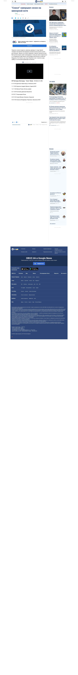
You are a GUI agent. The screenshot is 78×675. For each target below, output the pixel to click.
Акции (34, 287)
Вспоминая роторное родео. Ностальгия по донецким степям (54, 217)
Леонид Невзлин (53, 203)
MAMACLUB (31, 298)
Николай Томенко (53, 171)
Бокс (33, 280)
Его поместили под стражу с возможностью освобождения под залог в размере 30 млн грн (57, 122)
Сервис (37, 287)
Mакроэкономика (32, 294)
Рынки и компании (24, 294)
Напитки (26, 291)
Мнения (51, 149)
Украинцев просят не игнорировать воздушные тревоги (56, 28)
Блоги (48, 273)
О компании (23, 248)
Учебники (25, 284)
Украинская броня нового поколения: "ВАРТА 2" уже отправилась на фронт (55, 208)
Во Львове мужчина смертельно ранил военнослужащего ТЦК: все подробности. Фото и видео (57, 108)
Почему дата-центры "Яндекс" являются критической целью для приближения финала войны (54, 153)
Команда (33, 248)
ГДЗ (21, 284)
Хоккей (16, 13)
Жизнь (34, 273)
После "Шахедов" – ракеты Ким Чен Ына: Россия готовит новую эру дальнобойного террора (55, 200)
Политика (21, 273)
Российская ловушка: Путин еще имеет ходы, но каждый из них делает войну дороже (55, 160)
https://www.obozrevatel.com (49, 307)
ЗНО (37, 284)
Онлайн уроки (30, 284)
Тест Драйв (23, 287)
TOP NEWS (52, 81)
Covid (35, 298)
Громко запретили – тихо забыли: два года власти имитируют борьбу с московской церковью (55, 168)
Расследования (43, 273)
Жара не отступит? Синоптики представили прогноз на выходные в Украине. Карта (55, 35)
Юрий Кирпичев (52, 220)
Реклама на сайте (24, 251)
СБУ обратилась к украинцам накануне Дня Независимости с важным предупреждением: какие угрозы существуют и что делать (57, 24)
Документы (34, 251)
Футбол (22, 280)
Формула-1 (37, 280)
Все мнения (52, 223)
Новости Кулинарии (32, 291)
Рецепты (22, 291)
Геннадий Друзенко (53, 195)
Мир (27, 273)
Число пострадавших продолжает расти (56, 101)
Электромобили (29, 287)
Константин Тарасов (53, 155)
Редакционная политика (16, 124)
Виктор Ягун (52, 163)
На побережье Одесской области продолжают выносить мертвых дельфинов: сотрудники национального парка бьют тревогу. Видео (54, 48)
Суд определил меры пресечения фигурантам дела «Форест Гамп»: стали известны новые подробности (57, 119)
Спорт (34, 124)
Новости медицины (24, 298)
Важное (51, 7)
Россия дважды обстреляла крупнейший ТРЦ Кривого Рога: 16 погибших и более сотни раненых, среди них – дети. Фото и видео (57, 98)
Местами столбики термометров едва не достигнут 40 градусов (53, 40)
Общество (56, 273)
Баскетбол (26, 280)
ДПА (34, 284)
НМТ (39, 284)
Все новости (63, 273)
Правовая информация (47, 248)
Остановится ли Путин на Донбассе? (55, 193)
